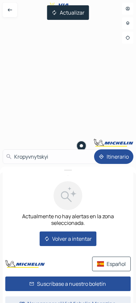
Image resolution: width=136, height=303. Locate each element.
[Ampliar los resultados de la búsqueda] (68, 170)
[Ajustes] (127, 23)
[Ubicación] (127, 38)
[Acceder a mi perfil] (127, 9)
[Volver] (10, 10)
